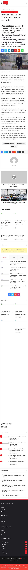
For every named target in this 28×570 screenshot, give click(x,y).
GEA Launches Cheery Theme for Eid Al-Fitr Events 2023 (6, 425)
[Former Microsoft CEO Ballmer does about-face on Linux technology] (5, 450)
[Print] (23, 152)
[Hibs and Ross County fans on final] (5, 463)
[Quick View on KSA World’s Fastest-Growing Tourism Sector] (5, 275)
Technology (4, 553)
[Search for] (26, 3)
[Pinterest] (15, 50)
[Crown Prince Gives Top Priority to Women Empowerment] (5, 263)
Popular (13, 257)
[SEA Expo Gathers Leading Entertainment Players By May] (5, 281)
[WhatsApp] (22, 50)
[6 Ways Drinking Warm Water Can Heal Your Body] (5, 444)
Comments (22, 257)
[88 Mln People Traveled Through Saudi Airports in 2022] (7, 230)
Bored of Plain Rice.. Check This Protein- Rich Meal (6, 222)
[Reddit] (19, 50)
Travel (2, 511)
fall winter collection (9, 143)
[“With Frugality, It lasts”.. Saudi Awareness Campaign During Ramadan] (21, 306)
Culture (3, 548)
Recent (4, 257)
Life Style (8, 9)
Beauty (3, 550)
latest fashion (21, 143)
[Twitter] (5, 50)
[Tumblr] (12, 50)
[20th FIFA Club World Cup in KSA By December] (21, 323)
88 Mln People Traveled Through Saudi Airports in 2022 (7, 237)
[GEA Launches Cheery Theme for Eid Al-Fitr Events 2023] (5, 287)
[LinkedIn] (9, 50)
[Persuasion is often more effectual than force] (21, 230)
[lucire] (5, 3)
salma (4, 46)
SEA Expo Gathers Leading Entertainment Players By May (7, 313)
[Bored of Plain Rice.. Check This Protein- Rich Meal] (7, 216)
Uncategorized (15, 11)
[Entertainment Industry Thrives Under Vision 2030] (5, 269)
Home (3, 9)
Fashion (12, 9)
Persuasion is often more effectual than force (20, 237)
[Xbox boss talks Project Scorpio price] (21, 216)
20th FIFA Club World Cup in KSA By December (20, 329)
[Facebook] (2, 50)
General (3, 546)
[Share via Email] (20, 152)
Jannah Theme (5, 565)
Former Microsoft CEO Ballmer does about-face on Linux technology (17, 450)
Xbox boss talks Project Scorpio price (20, 221)
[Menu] (1, 3)
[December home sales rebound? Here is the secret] (5, 438)
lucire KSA (23, 558)
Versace (14, 146)
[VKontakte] (18, 152)
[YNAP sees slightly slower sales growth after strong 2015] (5, 457)
